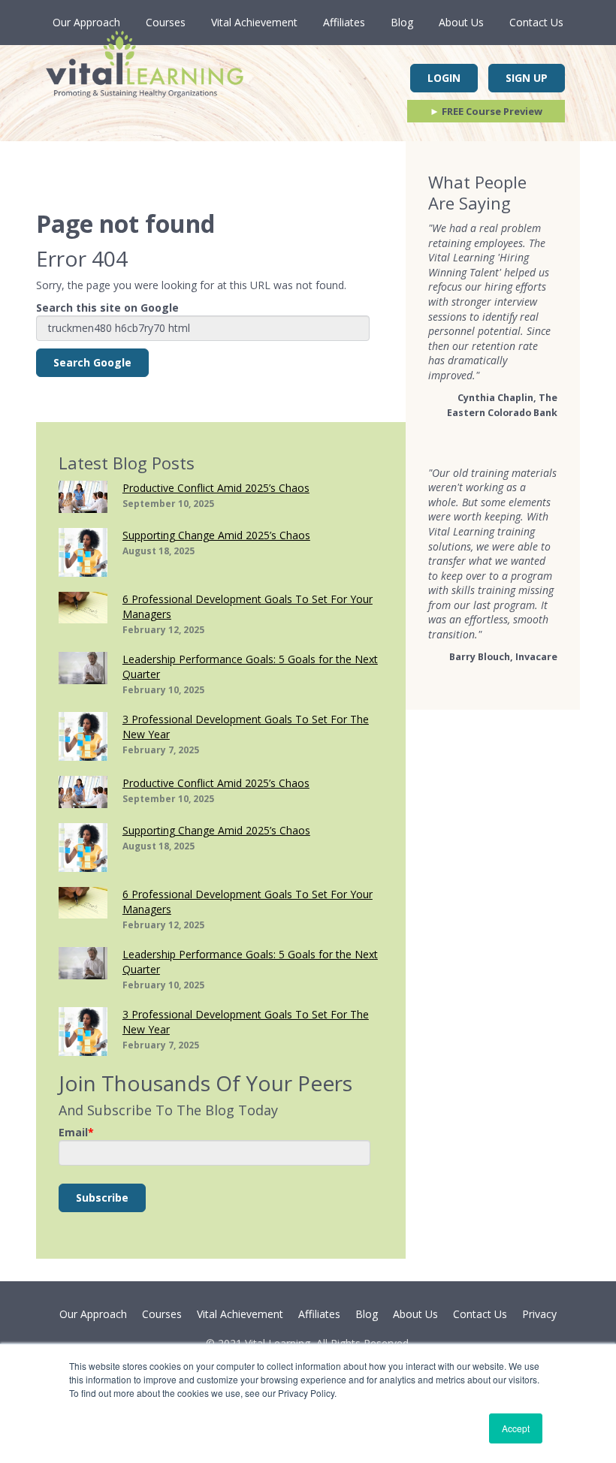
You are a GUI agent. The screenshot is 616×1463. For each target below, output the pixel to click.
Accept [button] (516, 1428)
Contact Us (536, 22)
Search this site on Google (107, 307)
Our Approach (86, 22)
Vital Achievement (254, 22)
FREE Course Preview (486, 111)
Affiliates (344, 22)
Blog (402, 22)
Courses (166, 22)
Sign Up (527, 78)
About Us (461, 22)
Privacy (539, 1314)
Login (443, 78)
